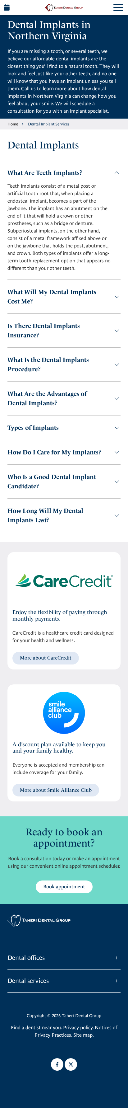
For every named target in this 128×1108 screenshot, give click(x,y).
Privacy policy (78, 1028)
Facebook (57, 1064)
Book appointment (64, 887)
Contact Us (7, 7)
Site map (83, 1035)
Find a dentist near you (36, 1028)
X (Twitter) (71, 1064)
